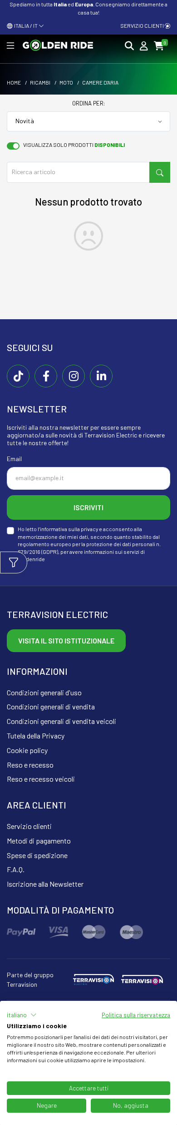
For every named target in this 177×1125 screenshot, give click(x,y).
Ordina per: (88, 103)
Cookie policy (27, 750)
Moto (66, 82)
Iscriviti (88, 507)
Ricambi (40, 82)
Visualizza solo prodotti (74, 144)
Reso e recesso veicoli (41, 778)
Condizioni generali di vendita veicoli (61, 721)
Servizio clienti (142, 25)
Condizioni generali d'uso (44, 692)
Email (14, 458)
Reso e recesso (30, 764)
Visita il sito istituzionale (66, 640)
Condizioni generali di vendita (51, 706)
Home (14, 82)
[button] (22, 1014)
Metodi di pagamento (39, 840)
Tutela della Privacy (35, 735)
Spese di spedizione (37, 855)
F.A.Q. (16, 869)
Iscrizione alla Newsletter (45, 883)
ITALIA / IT (25, 25)
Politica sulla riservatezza (136, 1015)
